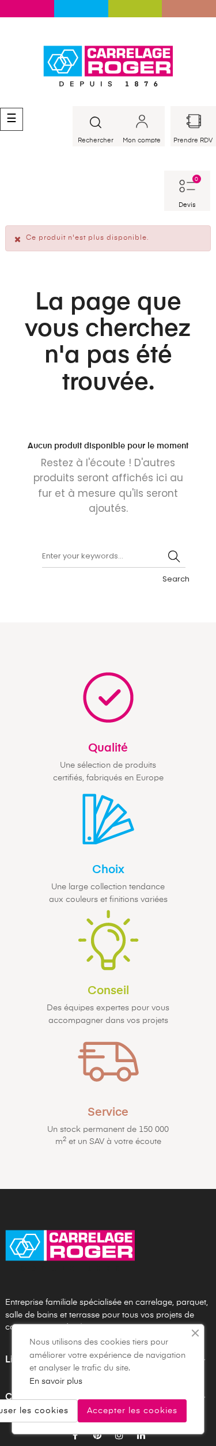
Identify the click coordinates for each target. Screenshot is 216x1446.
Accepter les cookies (132, 1411)
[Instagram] (119, 1436)
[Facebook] (75, 1436)
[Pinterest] (97, 1436)
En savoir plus (55, 1381)
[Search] (173, 556)
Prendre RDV (193, 140)
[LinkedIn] (141, 1436)
